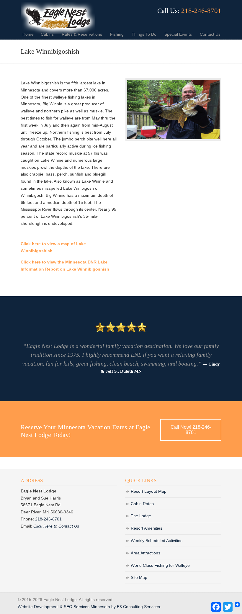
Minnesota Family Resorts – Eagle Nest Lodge (58, 18)
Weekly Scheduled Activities (156, 540)
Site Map (139, 577)
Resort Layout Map (148, 491)
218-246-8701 (201, 10)
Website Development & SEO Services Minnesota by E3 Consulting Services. (89, 606)
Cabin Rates (142, 503)
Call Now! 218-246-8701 (191, 430)
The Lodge (141, 515)
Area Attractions (145, 553)
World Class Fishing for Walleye (160, 565)
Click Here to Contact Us (56, 526)
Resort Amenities (146, 528)
